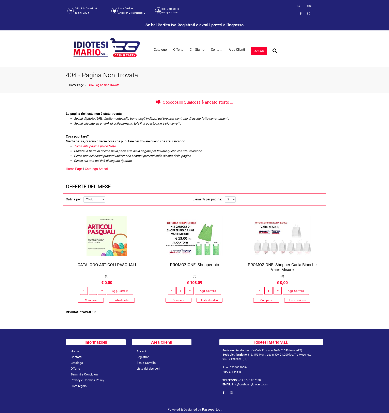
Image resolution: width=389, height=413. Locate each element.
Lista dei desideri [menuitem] (148, 368)
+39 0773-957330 (249, 380)
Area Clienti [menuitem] (237, 50)
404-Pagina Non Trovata (104, 85)
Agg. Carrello (120, 291)
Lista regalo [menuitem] (79, 386)
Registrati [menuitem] (143, 357)
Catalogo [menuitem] (160, 50)
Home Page (76, 85)
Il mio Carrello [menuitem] (146, 363)
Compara (91, 300)
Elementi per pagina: (207, 199)
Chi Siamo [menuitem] (197, 50)
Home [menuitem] (75, 351)
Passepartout (211, 409)
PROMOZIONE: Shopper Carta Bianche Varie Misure (282, 267)
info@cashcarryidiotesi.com (249, 384)
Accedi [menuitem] (141, 351)
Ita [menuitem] (298, 5)
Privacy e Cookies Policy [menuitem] (87, 380)
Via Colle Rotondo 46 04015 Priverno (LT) (276, 350)
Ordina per (73, 199)
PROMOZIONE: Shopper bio (194, 264)
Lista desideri (121, 300)
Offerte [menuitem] (178, 50)
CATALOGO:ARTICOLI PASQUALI (107, 264)
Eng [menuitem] (309, 5)
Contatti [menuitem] (216, 50)
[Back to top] (380, 403)
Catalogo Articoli (97, 169)
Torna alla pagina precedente (94, 146)
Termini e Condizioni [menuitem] (84, 374)
